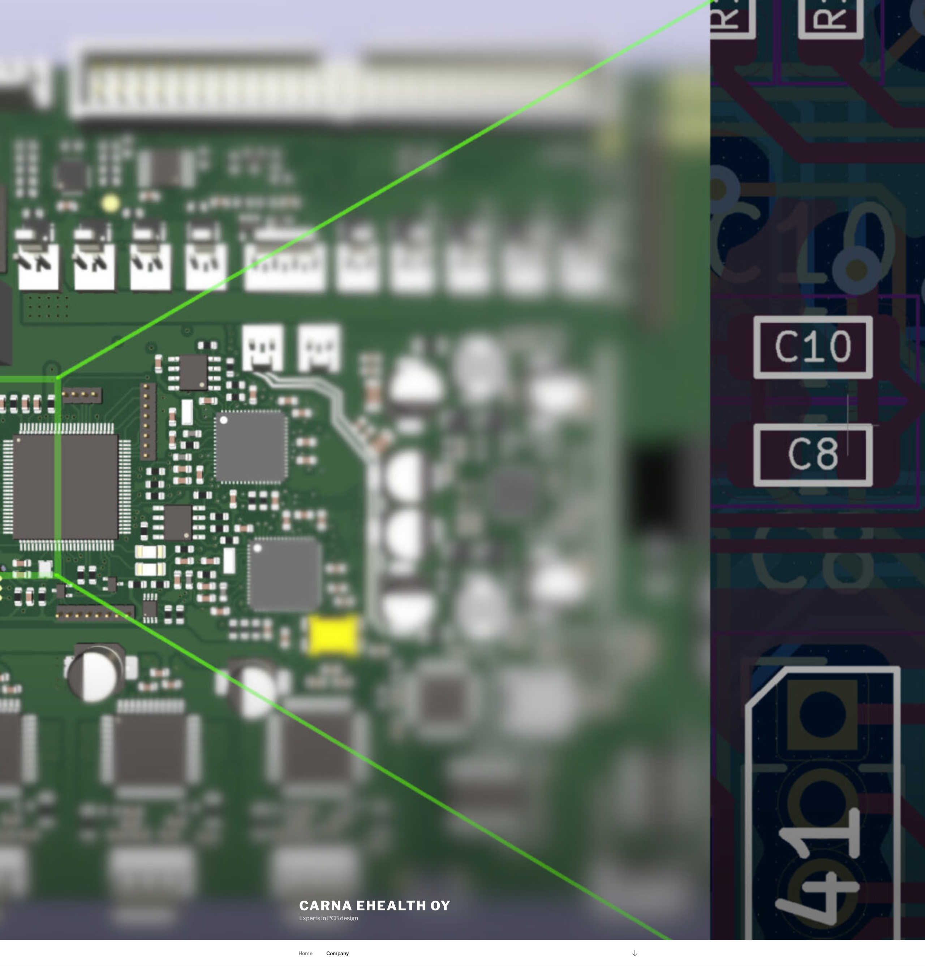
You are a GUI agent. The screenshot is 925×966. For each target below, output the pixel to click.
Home (305, 953)
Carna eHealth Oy (375, 906)
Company (337, 953)
